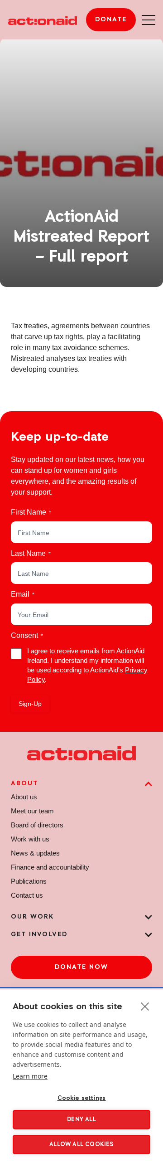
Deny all (81, 1119)
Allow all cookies (81, 1144)
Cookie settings (82, 1098)
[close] (145, 1006)
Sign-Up (30, 703)
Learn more (30, 1076)
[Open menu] (148, 20)
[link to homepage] (42, 19)
